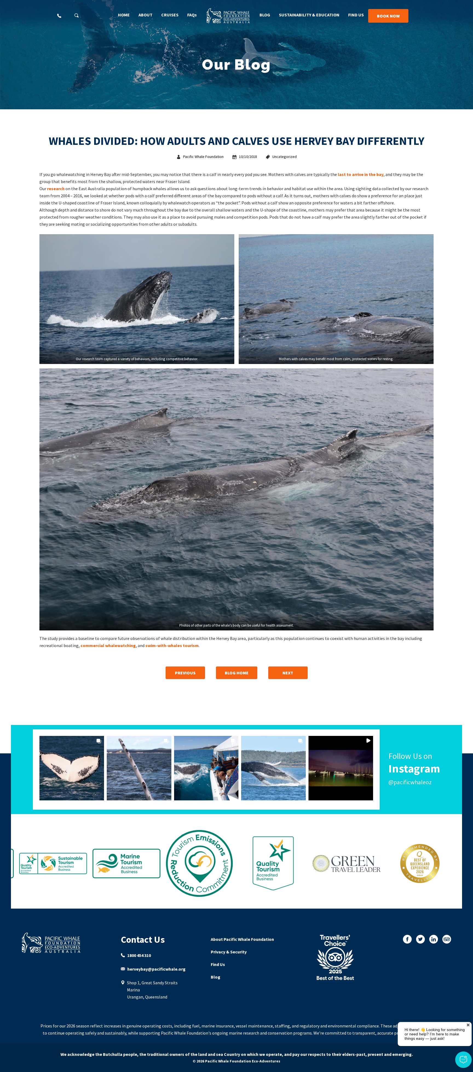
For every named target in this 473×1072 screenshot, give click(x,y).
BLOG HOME (237, 672)
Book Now (388, 16)
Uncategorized (284, 156)
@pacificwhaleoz (410, 782)
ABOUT (145, 14)
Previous (185, 672)
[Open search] (76, 15)
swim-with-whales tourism (172, 645)
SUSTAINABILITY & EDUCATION (309, 14)
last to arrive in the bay (360, 174)
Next (287, 672)
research (56, 188)
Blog (215, 977)
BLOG (264, 14)
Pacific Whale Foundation (203, 156)
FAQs (192, 14)
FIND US (356, 14)
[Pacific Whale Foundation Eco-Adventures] (56, 943)
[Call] (59, 16)
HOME (124, 14)
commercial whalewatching (108, 645)
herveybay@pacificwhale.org (156, 969)
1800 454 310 (139, 955)
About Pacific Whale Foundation (242, 939)
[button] (71, 768)
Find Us (218, 964)
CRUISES (169, 14)
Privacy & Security (229, 951)
